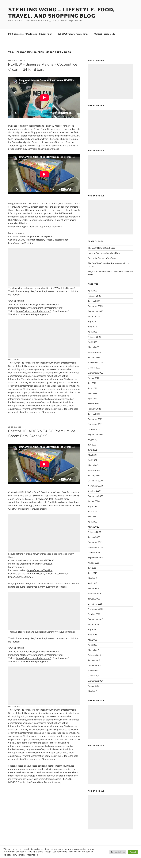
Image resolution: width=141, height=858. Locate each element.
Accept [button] (133, 852)
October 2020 (94, 491)
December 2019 (95, 542)
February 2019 (94, 593)
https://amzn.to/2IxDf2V (20, 243)
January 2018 (94, 660)
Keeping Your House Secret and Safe (104, 253)
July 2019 (92, 568)
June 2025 (92, 326)
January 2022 (94, 414)
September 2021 (95, 434)
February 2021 (94, 470)
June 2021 (92, 450)
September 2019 (95, 557)
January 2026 (94, 301)
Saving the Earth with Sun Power (102, 258)
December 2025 (95, 306)
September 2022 (95, 373)
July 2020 (92, 506)
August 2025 (94, 316)
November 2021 (95, 424)
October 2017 (94, 675)
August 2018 (93, 624)
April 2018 (92, 645)
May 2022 (92, 393)
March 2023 (93, 347)
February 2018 (94, 655)
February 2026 (94, 296)
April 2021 (92, 460)
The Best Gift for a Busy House (101, 248)
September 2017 (95, 681)
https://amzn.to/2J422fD (67, 135)
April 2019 (92, 583)
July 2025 (92, 321)
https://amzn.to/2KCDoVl (41, 560)
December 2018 (95, 604)
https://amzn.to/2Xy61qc (39, 236)
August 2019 (93, 563)
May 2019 (92, 578)
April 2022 (92, 398)
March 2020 (93, 527)
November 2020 (95, 486)
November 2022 (95, 362)
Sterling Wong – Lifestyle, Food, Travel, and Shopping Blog (61, 13)
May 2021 (92, 455)
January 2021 (94, 475)
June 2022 (92, 388)
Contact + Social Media (104, 34)
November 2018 (95, 609)
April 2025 (92, 332)
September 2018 (95, 619)
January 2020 (94, 537)
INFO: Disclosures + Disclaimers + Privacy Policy (30, 34)
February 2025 (94, 337)
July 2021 (92, 445)
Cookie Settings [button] (118, 852)
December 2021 (95, 419)
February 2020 (94, 532)
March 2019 (93, 588)
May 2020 (92, 516)
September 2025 (95, 311)
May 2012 (92, 691)
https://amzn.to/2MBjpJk (39, 563)
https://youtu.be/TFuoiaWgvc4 (44, 304)
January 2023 (94, 357)
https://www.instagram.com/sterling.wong (41, 308)
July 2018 (92, 629)
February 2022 (94, 409)
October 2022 (94, 368)
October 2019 (94, 552)
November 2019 (95, 547)
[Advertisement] (44, 267)
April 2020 (92, 522)
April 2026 (92, 291)
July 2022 (92, 383)
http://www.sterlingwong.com (33, 314)
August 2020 (94, 501)
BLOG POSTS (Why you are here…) (73, 34)
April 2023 (92, 342)
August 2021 (93, 439)
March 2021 (93, 465)
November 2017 (95, 670)
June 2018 (92, 634)
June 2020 (92, 511)
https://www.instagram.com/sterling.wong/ (41, 655)
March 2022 (93, 404)
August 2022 (93, 378)
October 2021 (94, 429)
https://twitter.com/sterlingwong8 (33, 311)
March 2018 (93, 650)
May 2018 (92, 640)
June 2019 (92, 573)
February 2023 (94, 352)
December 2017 (95, 665)
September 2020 (95, 496)
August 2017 (93, 686)
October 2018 (94, 614)
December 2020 (95, 481)
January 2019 (94, 599)
